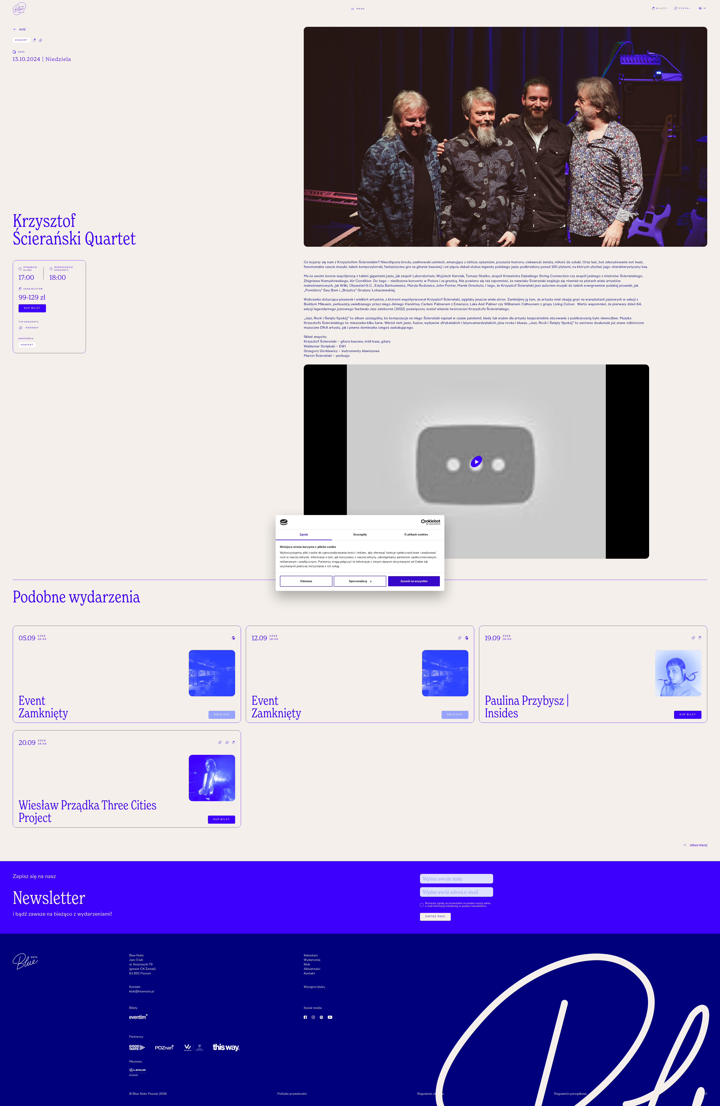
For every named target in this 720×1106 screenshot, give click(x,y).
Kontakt (309, 973)
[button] (702, 8)
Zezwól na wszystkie (414, 581)
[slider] (456, 554)
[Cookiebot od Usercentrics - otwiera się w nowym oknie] (423, 522)
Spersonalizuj (358, 581)
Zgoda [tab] (304, 534)
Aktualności (312, 969)
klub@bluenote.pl (141, 991)
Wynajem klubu (314, 987)
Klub (307, 964)
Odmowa (306, 581)
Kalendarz (311, 955)
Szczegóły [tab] (360, 534)
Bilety (659, 8)
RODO (702, 1094)
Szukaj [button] (684, 8)
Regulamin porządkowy (570, 1094)
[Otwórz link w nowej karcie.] (214, 1016)
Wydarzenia (312, 960)
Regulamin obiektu (430, 1094)
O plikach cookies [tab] (416, 534)
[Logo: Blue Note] (19, 8)
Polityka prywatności (292, 1094)
